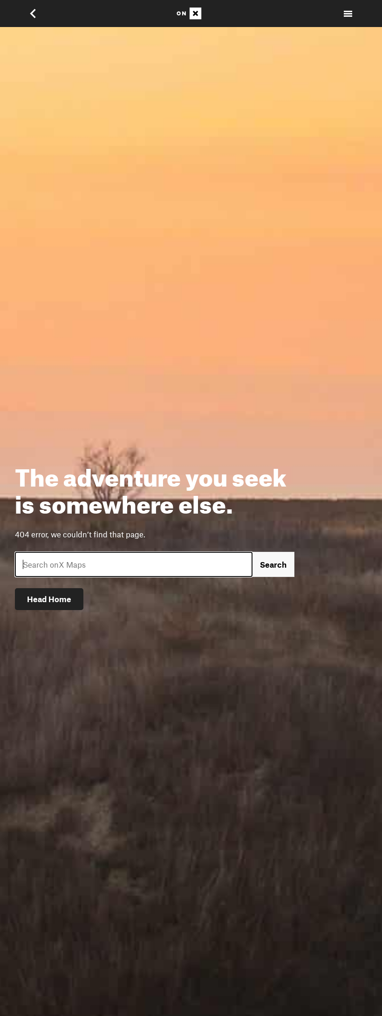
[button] (39, 13)
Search (273, 564)
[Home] (191, 13)
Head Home (49, 599)
